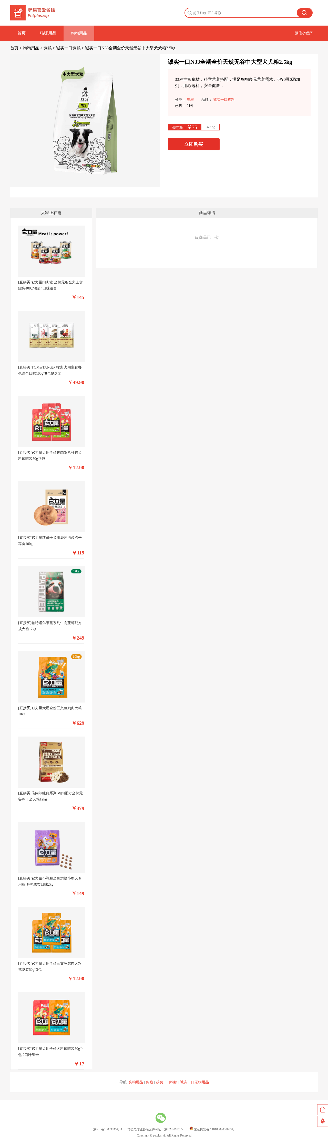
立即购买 (193, 144)
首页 (21, 33)
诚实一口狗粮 (68, 48)
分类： (180, 100)
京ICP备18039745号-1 (107, 1129)
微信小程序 (304, 33)
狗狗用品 (79, 33)
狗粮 (48, 48)
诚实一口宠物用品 (194, 1082)
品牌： (206, 100)
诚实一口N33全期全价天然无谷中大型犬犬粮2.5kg (130, 48)
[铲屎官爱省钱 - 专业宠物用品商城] (33, 12)
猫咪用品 (48, 33)
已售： (180, 106)
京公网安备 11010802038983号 (214, 1129)
